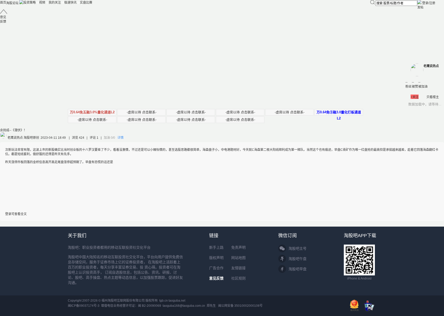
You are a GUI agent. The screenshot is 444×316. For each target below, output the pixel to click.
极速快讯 (70, 2)
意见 (3, 19)
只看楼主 (433, 97)
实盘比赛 (86, 2)
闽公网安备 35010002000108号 (240, 306)
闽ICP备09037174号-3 (83, 306)
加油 (109, 138)
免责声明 (238, 247)
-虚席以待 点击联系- (141, 112)
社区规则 (238, 278)
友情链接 (238, 268)
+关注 (415, 97)
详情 (120, 138)
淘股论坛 (12, 3)
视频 (42, 2)
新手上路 (216, 247)
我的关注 (55, 2)
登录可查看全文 (16, 214)
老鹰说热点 (431, 66)
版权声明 (216, 258)
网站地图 (238, 258)
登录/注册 (428, 3)
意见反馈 (216, 278)
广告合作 (216, 268)
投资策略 (29, 2)
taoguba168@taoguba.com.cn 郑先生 (189, 306)
